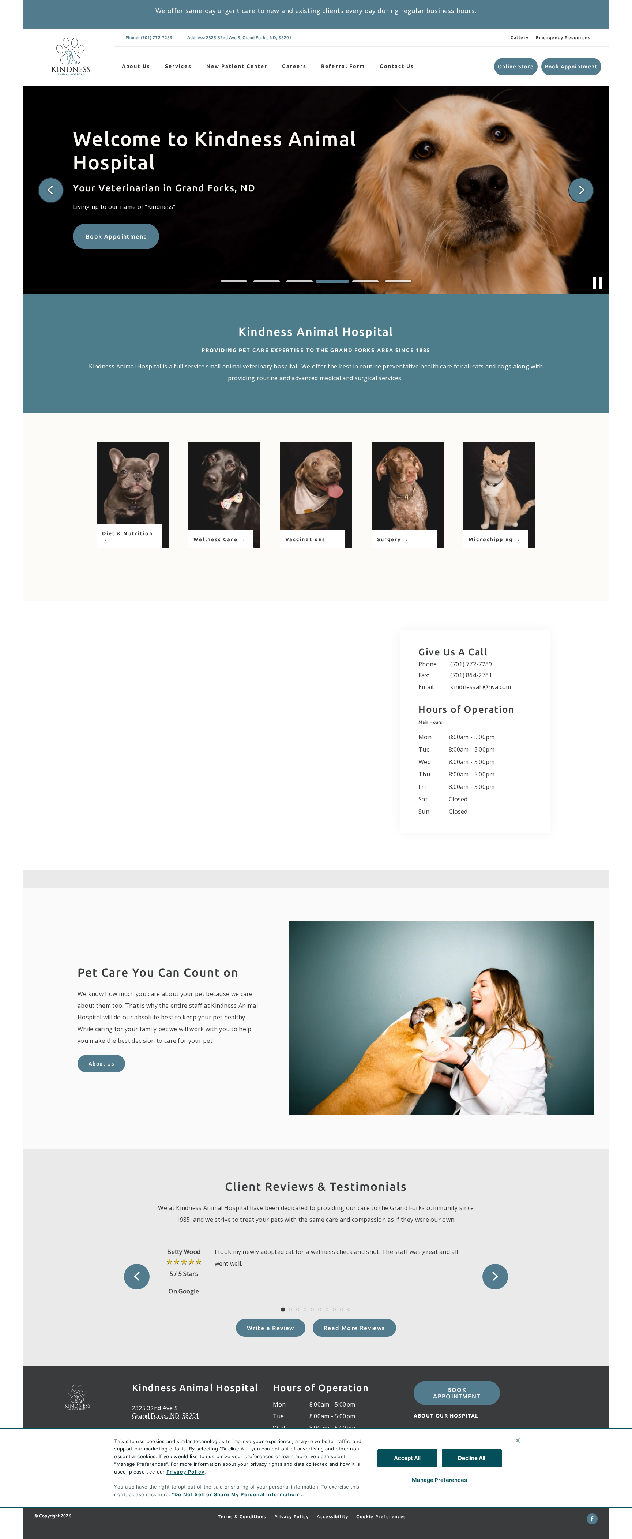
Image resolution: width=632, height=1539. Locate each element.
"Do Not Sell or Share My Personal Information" (236, 1494)
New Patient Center (237, 66)
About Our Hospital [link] (446, 1416)
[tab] (431, 722)
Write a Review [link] (270, 1328)
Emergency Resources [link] (563, 37)
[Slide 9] (341, 1309)
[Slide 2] (266, 281)
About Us (136, 66)
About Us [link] (101, 1064)
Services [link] (178, 66)
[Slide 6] (398, 281)
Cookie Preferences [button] (381, 1516)
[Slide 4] (332, 281)
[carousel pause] (598, 283)
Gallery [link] (520, 37)
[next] (581, 190)
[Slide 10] (348, 1309)
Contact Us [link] (397, 66)
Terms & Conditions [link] (242, 1516)
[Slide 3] (299, 281)
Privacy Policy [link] (291, 1516)
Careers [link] (294, 66)
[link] (70, 57)
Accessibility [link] (332, 1516)
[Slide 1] (234, 281)
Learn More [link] (104, 249)
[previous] (51, 190)
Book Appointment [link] (571, 67)
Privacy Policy (185, 1472)
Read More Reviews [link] (354, 1328)
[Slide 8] (334, 1309)
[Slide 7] (327, 1309)
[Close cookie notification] (518, 1441)
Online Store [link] (516, 67)
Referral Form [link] (343, 66)
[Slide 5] (365, 281)
